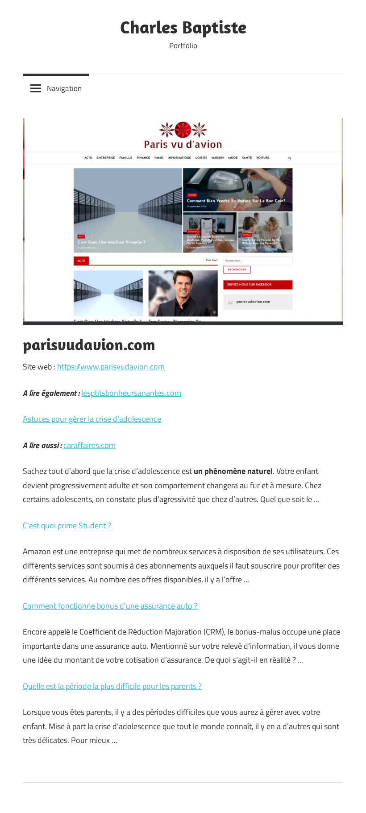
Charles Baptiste (183, 27)
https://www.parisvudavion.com (111, 367)
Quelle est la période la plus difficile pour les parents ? (112, 686)
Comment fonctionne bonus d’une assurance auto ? (110, 606)
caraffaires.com (89, 445)
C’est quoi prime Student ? (67, 525)
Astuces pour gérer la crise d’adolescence (92, 419)
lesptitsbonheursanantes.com (131, 393)
